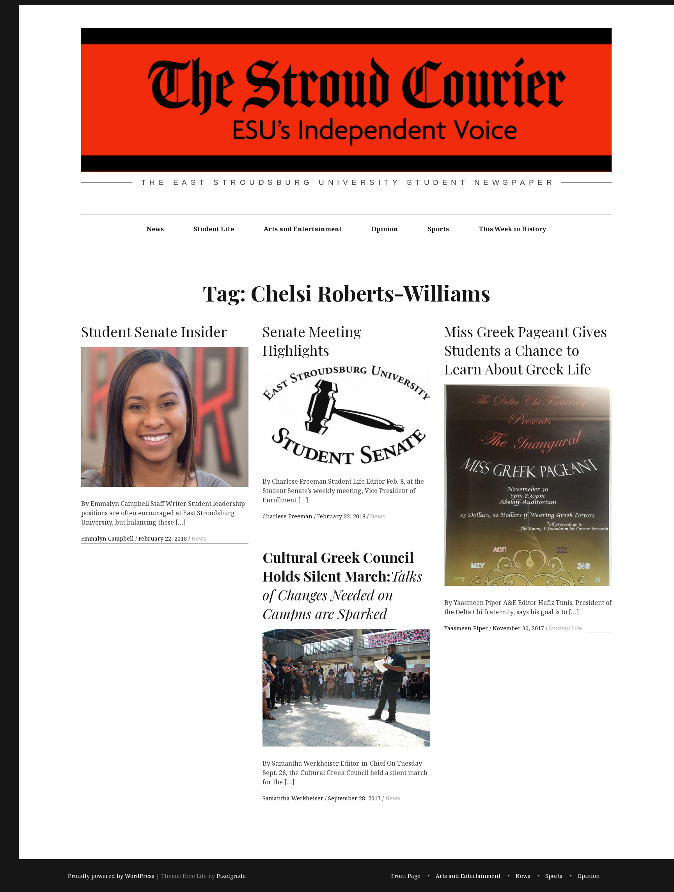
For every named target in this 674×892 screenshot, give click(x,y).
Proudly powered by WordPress (111, 876)
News (155, 229)
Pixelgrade (231, 876)
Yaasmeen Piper (467, 628)
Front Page (405, 876)
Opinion (384, 229)
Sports (438, 229)
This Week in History (512, 229)
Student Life (213, 229)
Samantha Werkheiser (294, 798)
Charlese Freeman (288, 516)
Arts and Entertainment (303, 229)
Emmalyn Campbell (108, 538)
